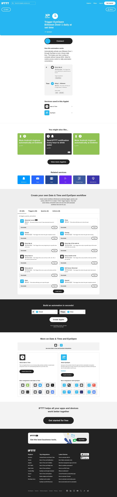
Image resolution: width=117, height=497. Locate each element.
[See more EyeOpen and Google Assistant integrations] (66, 385)
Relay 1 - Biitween (60, 83)
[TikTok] (84, 491)
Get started (110, 3)
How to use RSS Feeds (64, 468)
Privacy (56, 490)
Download (63, 370)
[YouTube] (77, 491)
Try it (54, 227)
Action (67, 222)
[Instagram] (74, 491)
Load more (58, 291)
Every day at (58, 67)
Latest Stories (63, 454)
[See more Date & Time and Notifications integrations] (37, 385)
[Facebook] (67, 491)
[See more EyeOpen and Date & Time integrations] (79, 385)
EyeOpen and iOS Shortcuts (46, 481)
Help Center (31, 468)
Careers (36, 490)
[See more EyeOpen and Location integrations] (66, 392)
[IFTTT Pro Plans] (36, 220)
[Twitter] (81, 491)
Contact (51, 490)
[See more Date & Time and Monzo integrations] (37, 392)
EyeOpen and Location (45, 479)
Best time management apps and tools (67, 462)
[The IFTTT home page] (5, 3)
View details (23, 227)
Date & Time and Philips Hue (46, 465)
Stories (29, 460)
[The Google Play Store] (85, 458)
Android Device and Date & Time (47, 457)
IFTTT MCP (30, 465)
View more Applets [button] (58, 162)
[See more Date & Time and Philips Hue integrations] (25, 392)
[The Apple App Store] (85, 454)
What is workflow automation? (66, 465)
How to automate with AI (64, 457)
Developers (30, 490)
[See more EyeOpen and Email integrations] (91, 392)
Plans (95, 3)
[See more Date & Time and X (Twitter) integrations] (50, 385)
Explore (89, 3)
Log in (101, 3)
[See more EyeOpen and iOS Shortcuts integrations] (79, 392)
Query (27, 222)
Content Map (31, 470)
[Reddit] (88, 491)
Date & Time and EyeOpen (46, 473)
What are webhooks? (63, 470)
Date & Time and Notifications (46, 460)
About (60, 490)
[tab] (22, 211)
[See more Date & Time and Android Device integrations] (25, 385)
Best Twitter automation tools (65, 460)
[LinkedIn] (70, 491)
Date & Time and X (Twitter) (46, 462)
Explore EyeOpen (67, 374)
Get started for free (58, 420)
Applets (30, 462)
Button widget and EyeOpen (46, 476)
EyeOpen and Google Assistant (47, 470)
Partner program (44, 490)
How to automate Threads (65, 476)
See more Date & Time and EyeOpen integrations (58, 348)
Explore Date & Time (26, 371)
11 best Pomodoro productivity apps (67, 473)
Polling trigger (29, 234)
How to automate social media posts (67, 479)
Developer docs (31, 479)
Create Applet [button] (58, 320)
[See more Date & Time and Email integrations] (50, 392)
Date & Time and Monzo (45, 468)
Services (30, 457)
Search (29, 473)
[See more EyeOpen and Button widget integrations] (91, 385)
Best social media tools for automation (67, 481)
